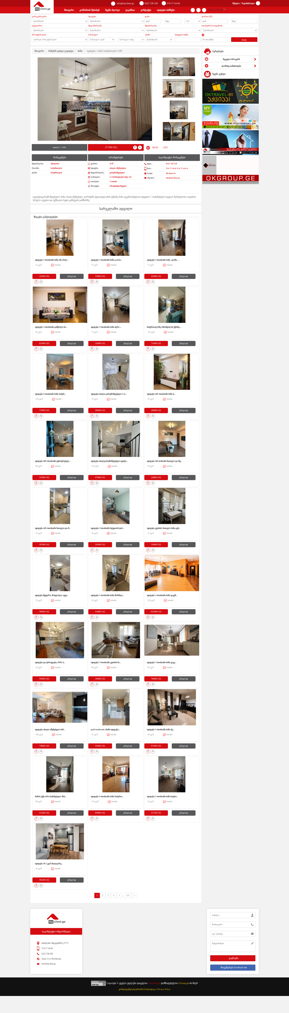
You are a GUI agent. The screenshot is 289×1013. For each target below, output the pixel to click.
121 (128, 895)
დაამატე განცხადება (231, 66)
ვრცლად (71, 276)
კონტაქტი (145, 10)
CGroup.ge (183, 983)
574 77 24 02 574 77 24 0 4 (177, 168)
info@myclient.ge (125, 3)
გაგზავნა (233, 958)
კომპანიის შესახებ (89, 10)
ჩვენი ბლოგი (112, 10)
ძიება (244, 40)
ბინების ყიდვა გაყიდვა (60, 51)
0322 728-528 (151, 3)
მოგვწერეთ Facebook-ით (234, 967)
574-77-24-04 (173, 3)
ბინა (80, 51)
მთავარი (69, 10)
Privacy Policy (164, 989)
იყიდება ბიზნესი (166, 10)
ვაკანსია (130, 10)
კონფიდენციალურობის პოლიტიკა (137, 989)
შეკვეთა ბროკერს (231, 59)
